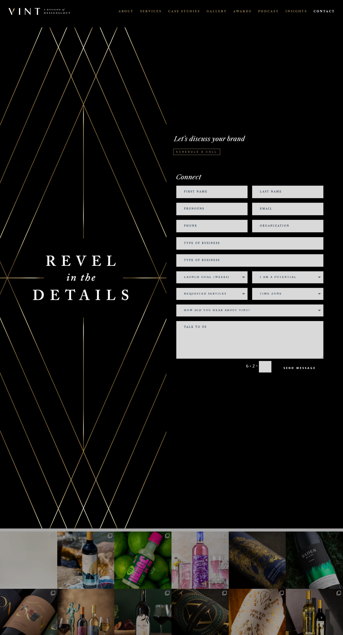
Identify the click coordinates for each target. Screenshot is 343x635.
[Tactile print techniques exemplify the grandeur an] (257, 560)
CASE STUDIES (184, 11)
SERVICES (151, 11)
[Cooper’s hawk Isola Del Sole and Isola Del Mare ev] (86, 560)
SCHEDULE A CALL (196, 151)
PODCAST (268, 11)
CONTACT (324, 11)
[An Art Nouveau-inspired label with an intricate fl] (200, 560)
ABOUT (126, 11)
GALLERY (217, 11)
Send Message (299, 368)
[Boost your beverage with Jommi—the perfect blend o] (143, 560)
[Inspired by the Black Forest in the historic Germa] (314, 560)
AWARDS (242, 11)
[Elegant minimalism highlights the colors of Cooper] (28, 560)
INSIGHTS (296, 11)
